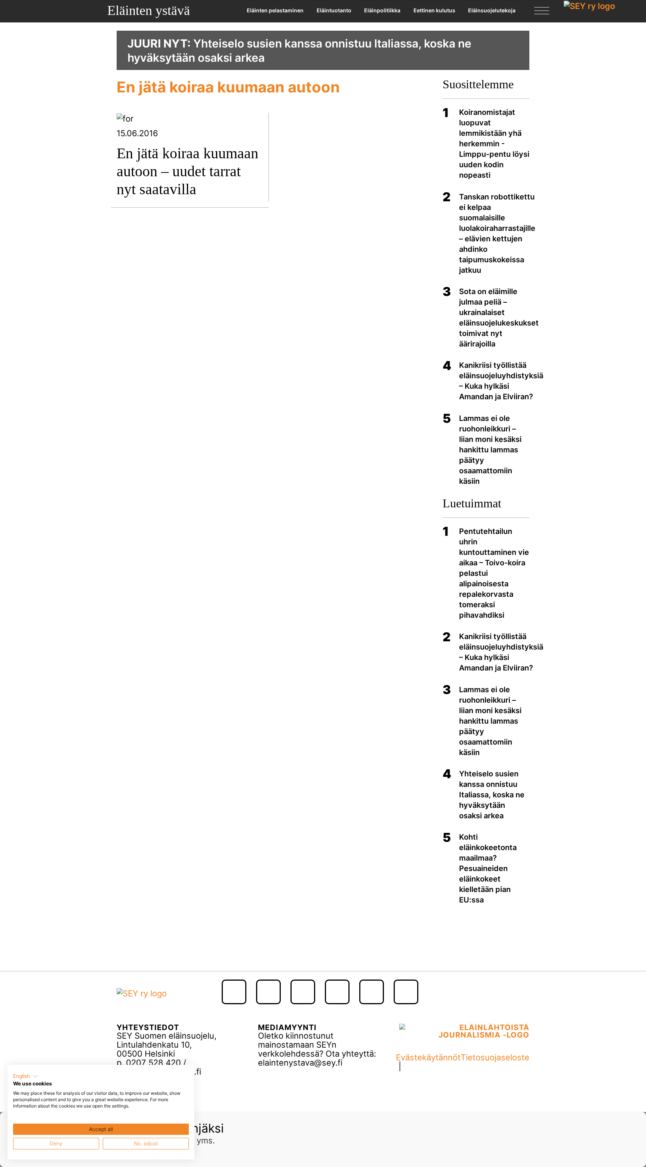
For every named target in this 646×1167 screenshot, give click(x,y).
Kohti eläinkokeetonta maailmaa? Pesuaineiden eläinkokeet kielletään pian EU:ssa (488, 868)
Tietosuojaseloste (495, 1057)
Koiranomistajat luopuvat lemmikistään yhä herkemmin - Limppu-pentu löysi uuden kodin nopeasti (494, 144)
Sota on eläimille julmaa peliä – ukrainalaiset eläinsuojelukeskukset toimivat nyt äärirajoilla (499, 317)
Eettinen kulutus (434, 10)
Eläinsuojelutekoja (492, 10)
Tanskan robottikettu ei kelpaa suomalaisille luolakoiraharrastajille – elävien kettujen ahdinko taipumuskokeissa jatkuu (497, 233)
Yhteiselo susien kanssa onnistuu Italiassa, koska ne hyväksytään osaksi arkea (492, 794)
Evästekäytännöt (428, 1057)
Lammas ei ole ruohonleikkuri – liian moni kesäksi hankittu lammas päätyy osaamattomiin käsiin (490, 450)
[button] (25, 1076)
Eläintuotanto (334, 10)
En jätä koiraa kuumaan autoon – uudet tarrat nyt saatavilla (187, 171)
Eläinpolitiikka (382, 10)
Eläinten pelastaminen (275, 10)
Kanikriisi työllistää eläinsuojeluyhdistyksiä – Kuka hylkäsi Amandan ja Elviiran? (501, 381)
